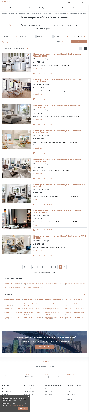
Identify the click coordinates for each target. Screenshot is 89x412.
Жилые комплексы (37, 25)
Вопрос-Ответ (6, 391)
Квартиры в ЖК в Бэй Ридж (74, 299)
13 (42, 267)
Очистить (65, 42)
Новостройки (28, 389)
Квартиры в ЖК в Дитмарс (12, 308)
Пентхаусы (48, 391)
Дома (23, 25)
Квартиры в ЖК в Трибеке (32, 317)
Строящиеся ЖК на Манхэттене (75, 283)
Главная (4, 389)
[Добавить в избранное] (29, 55)
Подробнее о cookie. (16, 405)
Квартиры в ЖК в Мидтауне (13, 312)
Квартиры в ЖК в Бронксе (12, 299)
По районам (8, 295)
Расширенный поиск (50, 42)
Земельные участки (44, 29)
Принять (23, 408)
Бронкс (69, 397)
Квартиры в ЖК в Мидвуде (73, 308)
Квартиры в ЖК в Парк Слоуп (74, 312)
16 (56, 267)
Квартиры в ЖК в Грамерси (53, 304)
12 (37, 267)
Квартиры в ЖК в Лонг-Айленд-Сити (52, 309)
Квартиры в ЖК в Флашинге (74, 317)
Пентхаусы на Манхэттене (52, 283)
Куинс (69, 391)
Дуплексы (48, 394)
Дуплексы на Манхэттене (32, 287)
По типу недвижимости (13, 278)
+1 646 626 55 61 (29, 377)
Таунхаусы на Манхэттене (12, 287)
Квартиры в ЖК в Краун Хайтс (34, 308)
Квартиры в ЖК (29, 394)
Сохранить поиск (25, 42)
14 (47, 267)
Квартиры (12, 25)
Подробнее (37, 68)
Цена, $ (56, 36)
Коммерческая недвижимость (63, 25)
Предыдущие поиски (9, 42)
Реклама (5, 394)
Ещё (5, 323)
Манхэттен (70, 389)
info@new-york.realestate (53, 377)
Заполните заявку (44, 347)
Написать (38, 73)
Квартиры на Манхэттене (12, 283)
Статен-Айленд (72, 394)
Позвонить (49, 73)
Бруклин (69, 399)
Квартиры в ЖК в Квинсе (52, 299)
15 (51, 267)
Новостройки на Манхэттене (33, 283)
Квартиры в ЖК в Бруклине (33, 299)
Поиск (80, 41)
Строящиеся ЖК (29, 391)
